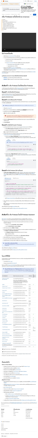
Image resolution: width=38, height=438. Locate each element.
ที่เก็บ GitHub (13, 263)
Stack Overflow (28, 412)
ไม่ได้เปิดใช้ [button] (16, 178)
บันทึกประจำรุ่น (28, 415)
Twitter (14, 413)
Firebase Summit (15, 412)
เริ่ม (34, 14)
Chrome (2, 425)
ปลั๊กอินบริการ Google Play (6, 343)
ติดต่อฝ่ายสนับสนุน (28, 410)
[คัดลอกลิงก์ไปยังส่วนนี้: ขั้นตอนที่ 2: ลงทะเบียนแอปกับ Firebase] (23, 99)
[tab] (8, 140)
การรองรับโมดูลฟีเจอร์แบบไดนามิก (7, 324)
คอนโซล (19, 88)
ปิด (30, 14)
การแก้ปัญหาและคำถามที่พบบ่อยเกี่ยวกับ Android (19, 208)
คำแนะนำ (2, 410)
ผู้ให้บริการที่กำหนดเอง (7, 293)
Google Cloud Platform (4, 428)
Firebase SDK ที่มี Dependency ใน (17, 68)
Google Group (28, 413)
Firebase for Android (13, 4)
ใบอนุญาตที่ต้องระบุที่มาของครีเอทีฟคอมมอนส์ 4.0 (16, 402)
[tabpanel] (21, 146)
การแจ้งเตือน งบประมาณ (11, 394)
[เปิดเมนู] (1, 1)
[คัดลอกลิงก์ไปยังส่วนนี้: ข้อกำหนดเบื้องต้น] (14, 53)
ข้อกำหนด (2, 433)
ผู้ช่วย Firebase (4, 218)
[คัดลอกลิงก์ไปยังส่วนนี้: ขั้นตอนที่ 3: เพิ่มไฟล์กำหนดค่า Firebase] (23, 125)
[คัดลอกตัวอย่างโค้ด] (35, 144)
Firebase (3, 14)
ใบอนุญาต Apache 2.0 (34, 402)
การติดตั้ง (4, 332)
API (5, 303)
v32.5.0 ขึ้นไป (29, 268)
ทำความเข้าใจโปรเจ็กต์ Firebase (8, 95)
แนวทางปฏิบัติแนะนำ (11, 105)
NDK (4, 319)
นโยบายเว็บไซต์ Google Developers (17, 403)
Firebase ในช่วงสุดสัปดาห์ (17, 390)
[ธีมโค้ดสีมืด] (34, 144)
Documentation (4, 4)
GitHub (2, 416)
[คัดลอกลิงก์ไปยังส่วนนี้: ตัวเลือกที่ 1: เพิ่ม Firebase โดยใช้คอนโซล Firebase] (34, 85)
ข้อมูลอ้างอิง (2, 412)
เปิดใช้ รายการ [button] (8, 178)
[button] (19, 97)
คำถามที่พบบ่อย (28, 416)
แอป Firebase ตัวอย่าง (7, 387)
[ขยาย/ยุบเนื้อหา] (5, 19)
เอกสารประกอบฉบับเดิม (29, 418)
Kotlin (9, 261)
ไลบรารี (2, 415)
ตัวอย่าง (2, 413)
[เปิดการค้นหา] (24, 1)
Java (11, 261)
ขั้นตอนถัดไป (14, 206)
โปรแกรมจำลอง (13, 67)
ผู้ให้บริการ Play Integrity (7, 298)
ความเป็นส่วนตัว (7, 433)
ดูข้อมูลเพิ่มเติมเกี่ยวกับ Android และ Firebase (12, 384)
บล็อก (14, 410)
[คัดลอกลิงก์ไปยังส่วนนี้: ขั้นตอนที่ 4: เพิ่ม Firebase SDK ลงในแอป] (24, 170)
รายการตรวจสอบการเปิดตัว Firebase (13, 398)
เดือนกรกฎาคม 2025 (21, 269)
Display (6, 329)
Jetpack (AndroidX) (9, 62)
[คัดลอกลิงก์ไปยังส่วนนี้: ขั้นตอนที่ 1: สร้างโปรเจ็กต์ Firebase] (21, 92)
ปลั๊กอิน (5, 305)
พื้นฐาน (19, 14)
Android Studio (11, 56)
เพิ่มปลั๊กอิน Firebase (23, 142)
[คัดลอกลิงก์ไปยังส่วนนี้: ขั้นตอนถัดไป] (10, 362)
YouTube (14, 415)
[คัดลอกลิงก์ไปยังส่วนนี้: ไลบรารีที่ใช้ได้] (11, 256)
